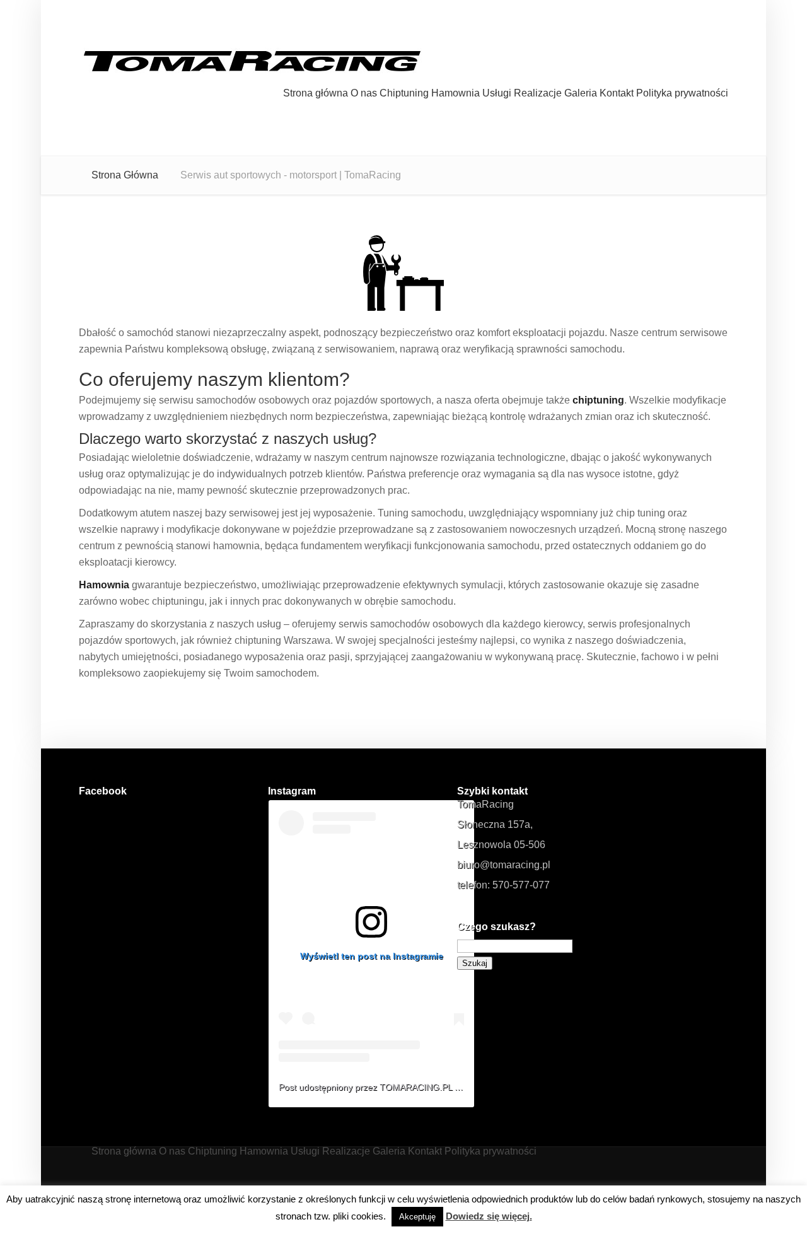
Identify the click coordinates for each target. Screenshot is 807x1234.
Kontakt (617, 93)
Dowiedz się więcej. (489, 1216)
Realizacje (538, 93)
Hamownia (455, 93)
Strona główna (315, 93)
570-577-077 (521, 885)
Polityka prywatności (682, 93)
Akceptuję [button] (417, 1216)
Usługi (496, 93)
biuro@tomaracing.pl (503, 864)
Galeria (580, 93)
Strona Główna (124, 175)
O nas (364, 93)
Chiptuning (404, 93)
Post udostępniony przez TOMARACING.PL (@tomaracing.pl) (401, 1087)
